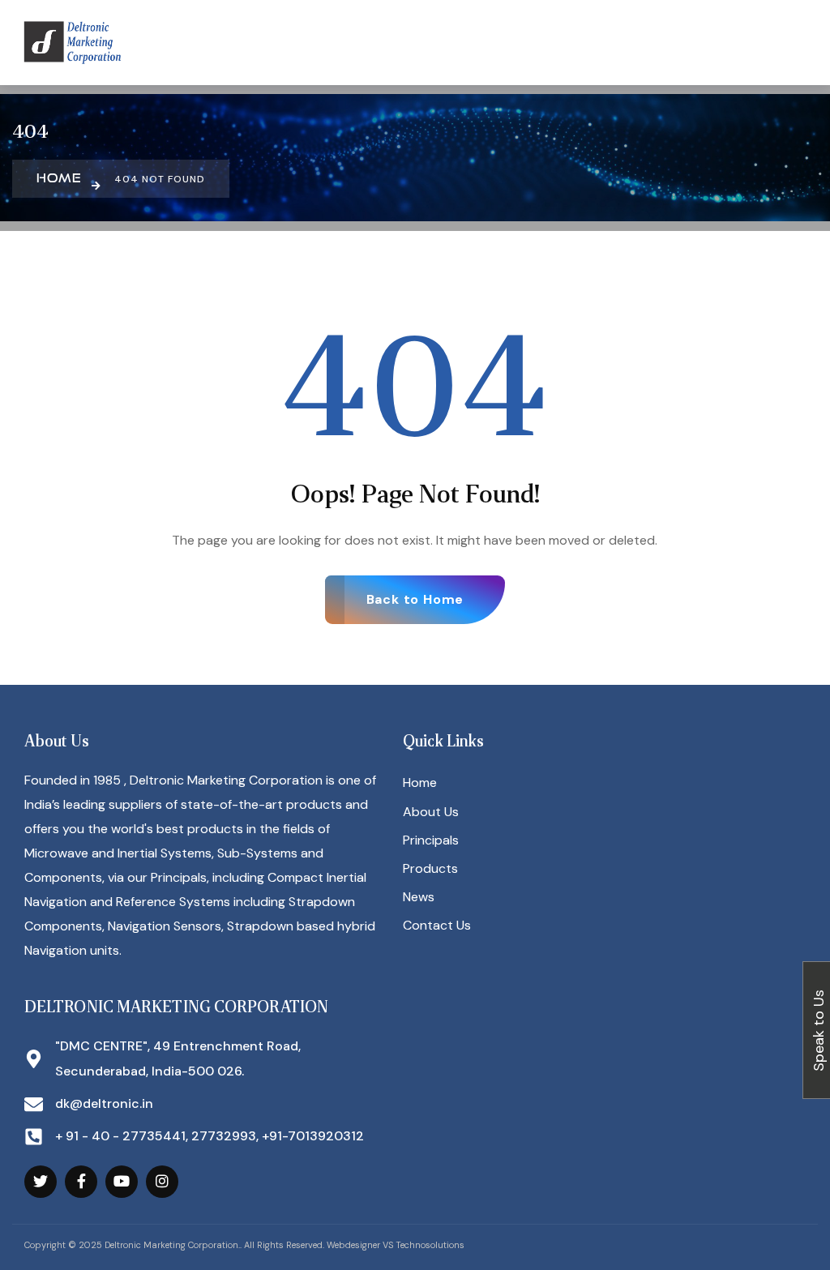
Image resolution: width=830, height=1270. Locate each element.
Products (430, 868)
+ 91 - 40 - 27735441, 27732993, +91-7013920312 (209, 1135)
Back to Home (415, 599)
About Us (431, 811)
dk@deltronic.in (104, 1103)
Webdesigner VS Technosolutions (395, 1245)
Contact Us (437, 925)
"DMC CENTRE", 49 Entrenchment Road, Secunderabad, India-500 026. (178, 1058)
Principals (431, 840)
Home (420, 782)
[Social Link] (40, 1181)
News (418, 896)
